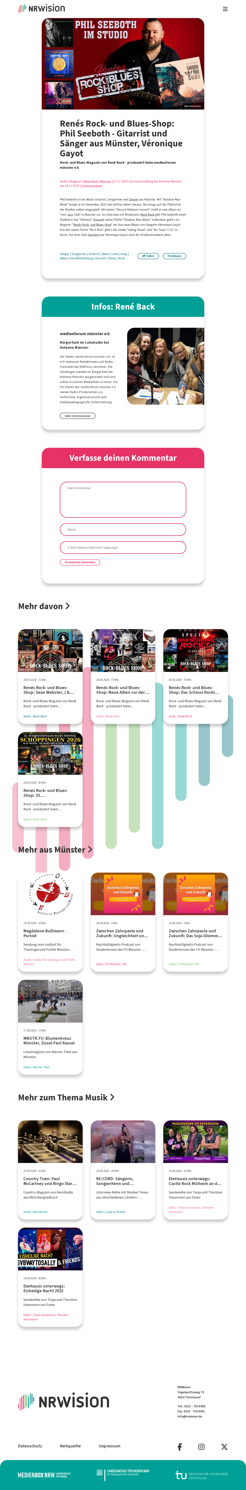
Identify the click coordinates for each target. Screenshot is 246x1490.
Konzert (98, 219)
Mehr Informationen (78, 416)
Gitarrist (95, 254)
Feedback (174, 256)
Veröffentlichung (82, 258)
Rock (121, 258)
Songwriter (79, 254)
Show (112, 258)
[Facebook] (180, 1447)
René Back (91, 181)
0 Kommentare (92, 186)
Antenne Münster (72, 377)
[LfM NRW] (123, 1475)
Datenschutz (30, 1446)
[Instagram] (201, 1447)
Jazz (70, 214)
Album (64, 258)
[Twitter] (224, 1447)
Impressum (109, 1446)
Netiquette (70, 1446)
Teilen (149, 256)
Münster (105, 181)
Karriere (93, 235)
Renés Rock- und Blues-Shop (92, 225)
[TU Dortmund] (202, 1475)
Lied (115, 254)
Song (124, 254)
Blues (106, 254)
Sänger (133, 199)
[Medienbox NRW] (44, 1475)
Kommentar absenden (80, 562)
